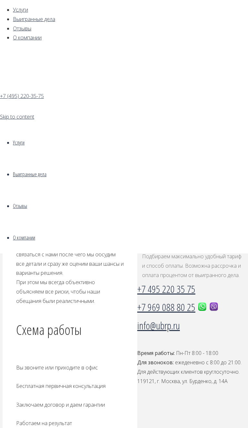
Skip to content (17, 116)
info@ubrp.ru (158, 325)
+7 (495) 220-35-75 (22, 96)
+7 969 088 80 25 (166, 307)
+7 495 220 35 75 (166, 289)
